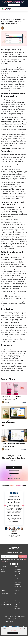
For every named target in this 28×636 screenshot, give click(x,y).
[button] (25, 8)
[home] (6, 8)
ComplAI (16, 579)
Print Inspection (18, 577)
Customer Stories (18, 597)
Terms (7, 561)
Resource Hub (18, 602)
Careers (3, 573)
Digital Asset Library (19, 575)
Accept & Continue (12, 633)
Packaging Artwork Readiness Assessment (6, 603)
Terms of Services (20, 628)
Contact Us (3, 575)
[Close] (19, 633)
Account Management (6, 597)
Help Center (17, 608)
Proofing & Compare (19, 580)
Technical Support (5, 601)
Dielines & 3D (17, 571)
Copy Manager (18, 582)
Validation (3, 599)
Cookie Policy (8, 618)
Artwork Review (18, 569)
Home (2, 569)
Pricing (16, 601)
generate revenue (6, 341)
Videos (16, 599)
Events (16, 606)
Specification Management (18, 585)
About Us (3, 571)
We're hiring (7, 573)
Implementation (4, 593)
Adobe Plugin (17, 573)
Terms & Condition (9, 621)
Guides (16, 604)
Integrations (4, 595)
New (19, 578)
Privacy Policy (18, 618)
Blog (15, 593)
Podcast (16, 595)
